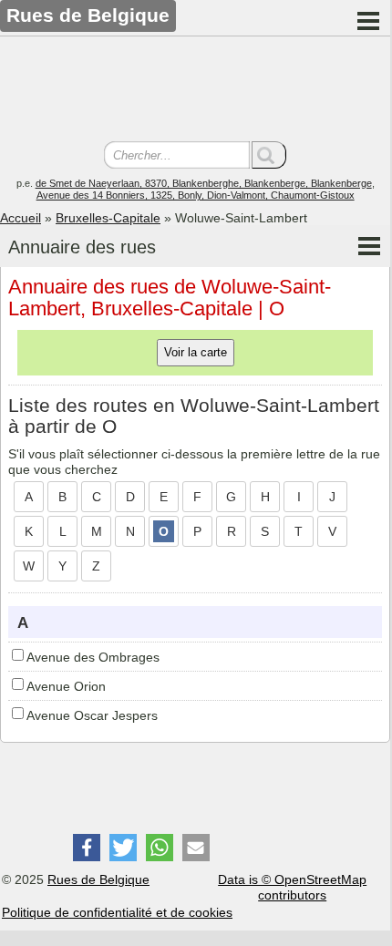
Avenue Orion (66, 686)
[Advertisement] (195, 91)
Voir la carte (195, 352)
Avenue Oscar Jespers (92, 715)
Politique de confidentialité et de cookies (117, 912)
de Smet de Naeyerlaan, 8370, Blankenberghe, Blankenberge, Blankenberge (204, 183)
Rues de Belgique (98, 879)
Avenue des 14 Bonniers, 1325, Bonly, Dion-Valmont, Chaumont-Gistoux (195, 195)
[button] (86, 847)
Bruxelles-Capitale (108, 218)
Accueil (20, 218)
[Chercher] (269, 155)
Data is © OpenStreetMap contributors (292, 887)
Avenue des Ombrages (93, 657)
